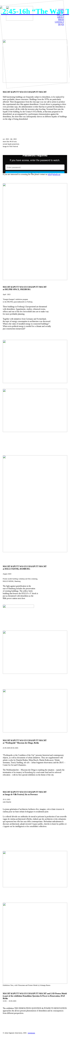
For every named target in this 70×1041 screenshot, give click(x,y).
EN (62, 24)
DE (59, 24)
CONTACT (59, 22)
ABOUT (60, 17)
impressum (31, 1033)
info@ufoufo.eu (54, 174)
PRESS (61, 19)
